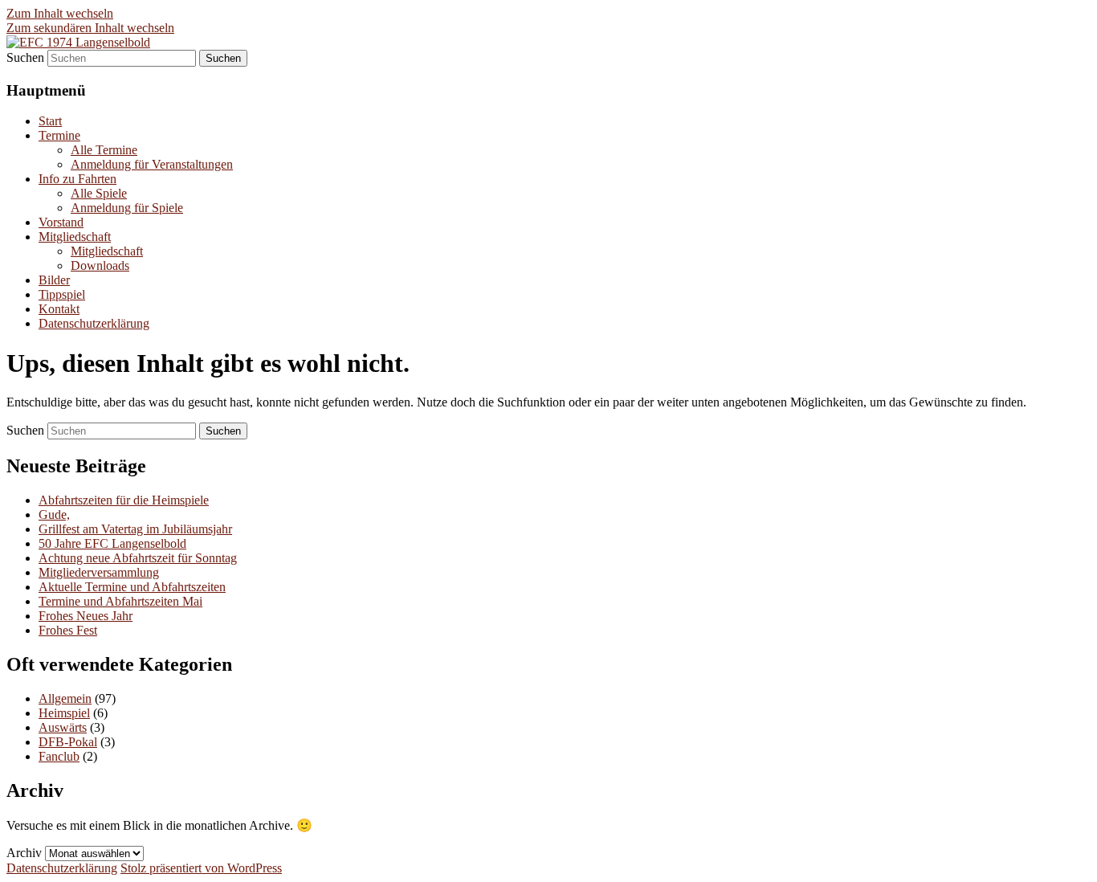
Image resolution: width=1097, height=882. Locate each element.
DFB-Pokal (68, 742)
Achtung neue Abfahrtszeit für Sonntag (138, 558)
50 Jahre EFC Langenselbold (112, 543)
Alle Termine (104, 150)
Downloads (100, 265)
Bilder (54, 280)
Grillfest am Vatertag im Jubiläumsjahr (135, 529)
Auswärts (63, 727)
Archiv (24, 853)
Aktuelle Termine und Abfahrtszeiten (132, 587)
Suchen (25, 57)
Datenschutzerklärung (94, 323)
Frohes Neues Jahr (86, 616)
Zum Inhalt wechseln (59, 13)
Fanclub (59, 756)
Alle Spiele (99, 193)
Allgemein (65, 698)
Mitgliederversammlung (99, 572)
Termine (59, 135)
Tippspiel (62, 294)
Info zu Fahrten (77, 179)
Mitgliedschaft (75, 236)
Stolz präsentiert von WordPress (201, 868)
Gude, (54, 514)
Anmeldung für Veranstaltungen (152, 164)
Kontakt (59, 309)
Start (50, 121)
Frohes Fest (68, 630)
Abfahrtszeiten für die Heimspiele (124, 500)
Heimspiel (64, 713)
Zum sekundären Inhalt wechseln (90, 28)
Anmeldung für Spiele (127, 207)
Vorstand (61, 222)
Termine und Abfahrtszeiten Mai (120, 601)
